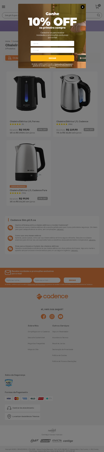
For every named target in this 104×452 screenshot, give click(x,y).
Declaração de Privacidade (63, 64)
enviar (52, 58)
